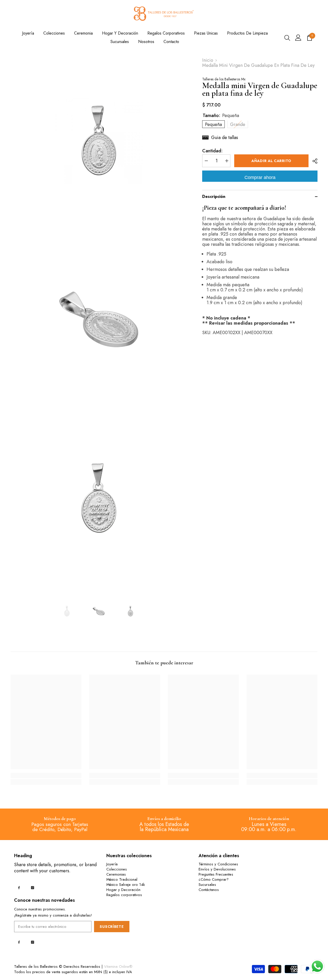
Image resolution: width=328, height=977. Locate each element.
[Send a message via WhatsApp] (317, 966)
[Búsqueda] (287, 38)
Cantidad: (212, 150)
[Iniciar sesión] (298, 38)
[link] (46, 775)
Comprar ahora (259, 177)
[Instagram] (32, 888)
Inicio (207, 60)
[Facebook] (19, 888)
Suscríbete (112, 926)
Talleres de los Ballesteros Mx (223, 79)
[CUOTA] (313, 161)
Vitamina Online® (118, 966)
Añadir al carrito (271, 160)
